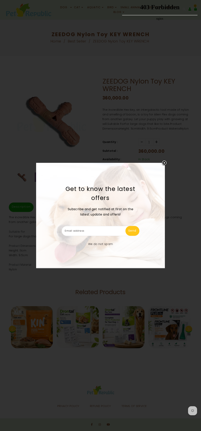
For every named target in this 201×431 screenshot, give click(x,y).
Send (132, 231)
